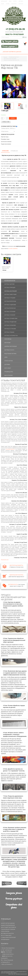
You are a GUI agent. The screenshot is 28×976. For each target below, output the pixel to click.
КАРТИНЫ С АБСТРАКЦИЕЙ (10, 58)
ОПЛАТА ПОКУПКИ (5, 931)
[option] (7, 106)
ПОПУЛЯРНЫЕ (7, 339)
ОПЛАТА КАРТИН (8, 360)
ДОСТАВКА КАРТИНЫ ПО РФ (7, 933)
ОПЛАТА (15, 1)
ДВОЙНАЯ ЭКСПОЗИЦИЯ (10, 346)
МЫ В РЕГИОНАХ (8, 375)
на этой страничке (12, 248)
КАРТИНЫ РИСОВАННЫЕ (10, 308)
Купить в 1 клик (5, 121)
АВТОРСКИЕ (7, 342)
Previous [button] (2, 106)
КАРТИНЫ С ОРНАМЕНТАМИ (10, 318)
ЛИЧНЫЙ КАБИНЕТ (5, 939)
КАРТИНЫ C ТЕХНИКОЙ (9, 315)
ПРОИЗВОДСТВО (8, 371)
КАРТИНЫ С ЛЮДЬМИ (9, 332)
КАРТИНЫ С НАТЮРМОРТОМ (11, 335)
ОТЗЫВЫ (7, 3)
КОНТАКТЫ (21, 3)
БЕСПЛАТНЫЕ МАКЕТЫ (16, 565)
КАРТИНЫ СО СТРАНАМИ (10, 328)
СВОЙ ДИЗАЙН (4, 1)
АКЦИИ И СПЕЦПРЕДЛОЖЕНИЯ (8, 925)
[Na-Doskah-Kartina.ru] (14, 16)
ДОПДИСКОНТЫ (13, 584)
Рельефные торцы (5, 139)
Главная (5, 57)
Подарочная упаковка (6, 144)
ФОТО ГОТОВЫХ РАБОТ (6, 935)
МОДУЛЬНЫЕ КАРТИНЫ (10, 353)
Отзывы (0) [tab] (14, 151)
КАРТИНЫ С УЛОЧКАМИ (9, 311)
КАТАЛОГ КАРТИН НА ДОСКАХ (8, 923)
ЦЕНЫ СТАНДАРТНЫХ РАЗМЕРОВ (8, 927)
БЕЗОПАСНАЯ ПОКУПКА (16, 575)
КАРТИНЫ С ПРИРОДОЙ (9, 287)
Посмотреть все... (5, 559)
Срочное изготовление (6, 141)
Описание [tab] (5, 151)
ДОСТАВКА (21, 1)
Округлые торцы (4, 136)
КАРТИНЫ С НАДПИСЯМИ (10, 304)
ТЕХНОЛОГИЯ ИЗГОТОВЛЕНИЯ (8, 929)
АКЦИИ (2, 3)
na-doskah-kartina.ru (10, 449)
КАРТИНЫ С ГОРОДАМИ (9, 297)
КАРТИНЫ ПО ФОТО (9, 350)
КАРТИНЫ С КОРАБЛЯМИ (10, 325)
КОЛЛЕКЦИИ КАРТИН (14, 57)
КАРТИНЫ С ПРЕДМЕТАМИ (10, 321)
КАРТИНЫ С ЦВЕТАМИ (9, 284)
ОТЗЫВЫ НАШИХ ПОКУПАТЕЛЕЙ (8, 937)
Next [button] (26, 106)
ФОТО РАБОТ (14, 3)
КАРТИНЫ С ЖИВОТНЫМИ (10, 294)
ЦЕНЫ (10, 1)
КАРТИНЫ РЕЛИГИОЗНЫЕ (10, 301)
